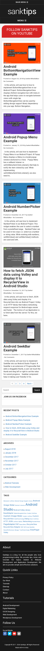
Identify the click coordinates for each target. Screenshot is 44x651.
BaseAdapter (8, 513)
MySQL (21, 521)
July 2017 (9, 469)
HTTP (6, 521)
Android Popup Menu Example (18, 420)
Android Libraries (20, 505)
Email (31, 519)
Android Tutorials (12, 483)
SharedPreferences (9, 530)
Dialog (27, 519)
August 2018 (10, 449)
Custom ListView (27, 516)
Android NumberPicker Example (19, 424)
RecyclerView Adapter (12, 527)
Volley (6, 532)
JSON (10, 521)
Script (27, 527)
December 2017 (11, 457)
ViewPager (34, 530)
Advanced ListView (9, 501)
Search (37, 390)
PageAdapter (9, 524)
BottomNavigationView (20, 513)
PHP (17, 524)
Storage (17, 530)
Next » (29, 384)
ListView (15, 521)
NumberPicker (36, 521)
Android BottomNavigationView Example (22, 416)
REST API (23, 527)
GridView (36, 519)
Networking (27, 521)
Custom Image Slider (13, 516)
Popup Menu (22, 524)
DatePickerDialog (19, 519)
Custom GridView (32, 513)
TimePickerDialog (24, 530)
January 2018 (10, 453)
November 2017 (11, 461)
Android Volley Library (22, 510)
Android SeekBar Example (16, 435)
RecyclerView (32, 524)
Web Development (12, 487)
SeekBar (32, 527)
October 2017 (10, 465)
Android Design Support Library (23, 501)
